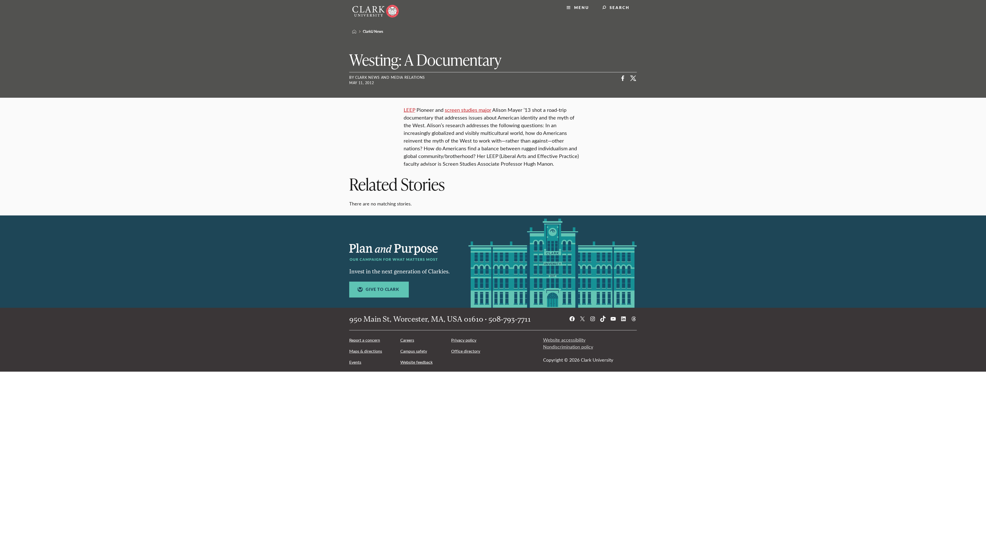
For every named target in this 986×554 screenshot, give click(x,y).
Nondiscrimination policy (568, 347)
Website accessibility (564, 340)
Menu (581, 7)
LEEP (409, 109)
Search (620, 7)
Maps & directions (365, 351)
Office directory (465, 351)
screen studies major (468, 109)
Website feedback (416, 362)
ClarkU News (373, 31)
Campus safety (413, 351)
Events (355, 362)
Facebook (623, 78)
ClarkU (354, 31)
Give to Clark (382, 289)
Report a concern (364, 340)
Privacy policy (463, 340)
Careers (407, 340)
